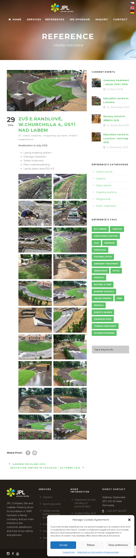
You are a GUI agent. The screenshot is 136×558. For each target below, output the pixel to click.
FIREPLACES (100, 250)
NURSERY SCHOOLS (104, 291)
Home (17, 19)
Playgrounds (103, 199)
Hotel (116, 271)
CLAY (96, 243)
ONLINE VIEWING (102, 298)
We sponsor (80, 19)
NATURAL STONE (102, 284)
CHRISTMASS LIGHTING (106, 236)
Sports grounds (52, 503)
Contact (120, 19)
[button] (129, 519)
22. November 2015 (118, 107)
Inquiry (101, 19)
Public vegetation (106, 205)
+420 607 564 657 (116, 510)
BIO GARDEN (100, 229)
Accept (63, 545)
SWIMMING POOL (103, 319)
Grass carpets (32, 135)
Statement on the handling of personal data (98, 552)
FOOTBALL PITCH (103, 257)
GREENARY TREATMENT (106, 264)
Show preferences (118, 545)
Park (119, 298)
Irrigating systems (55, 135)
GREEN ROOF (100, 271)
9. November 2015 (117, 147)
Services (34, 19)
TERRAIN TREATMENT (105, 326)
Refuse (91, 545)
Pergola (98, 305)
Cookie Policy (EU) (85, 513)
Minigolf (99, 277)
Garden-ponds (104, 171)
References (54, 19)
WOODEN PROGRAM (104, 333)
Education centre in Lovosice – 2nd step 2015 (116, 138)
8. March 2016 (115, 89)
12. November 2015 (118, 125)
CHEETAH (117, 229)
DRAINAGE (109, 243)
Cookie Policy (69, 552)
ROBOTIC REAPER (103, 312)
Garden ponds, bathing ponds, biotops (51, 514)
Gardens (100, 178)
